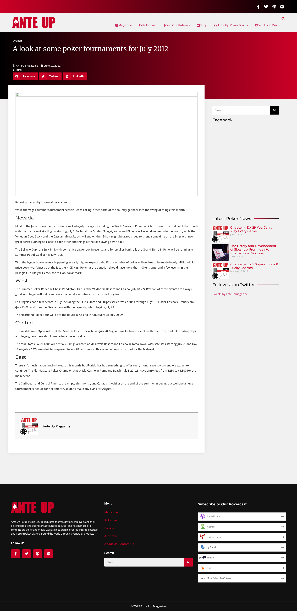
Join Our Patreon (178, 25)
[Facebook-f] (258, 6)
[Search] (274, 110)
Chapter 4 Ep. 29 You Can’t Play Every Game (251, 229)
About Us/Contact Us (119, 544)
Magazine (125, 25)
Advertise (111, 536)
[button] (283, 18)
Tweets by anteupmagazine (230, 294)
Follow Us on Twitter (233, 284)
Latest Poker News (231, 218)
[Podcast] (274, 6)
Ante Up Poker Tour (231, 25)
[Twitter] (266, 6)
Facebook (222, 119)
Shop (203, 25)
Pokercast (149, 25)
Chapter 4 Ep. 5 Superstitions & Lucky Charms (254, 266)
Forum (109, 528)
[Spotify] (282, 6)
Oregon (17, 40)
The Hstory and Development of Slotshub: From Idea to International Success (253, 249)
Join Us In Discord (270, 25)
